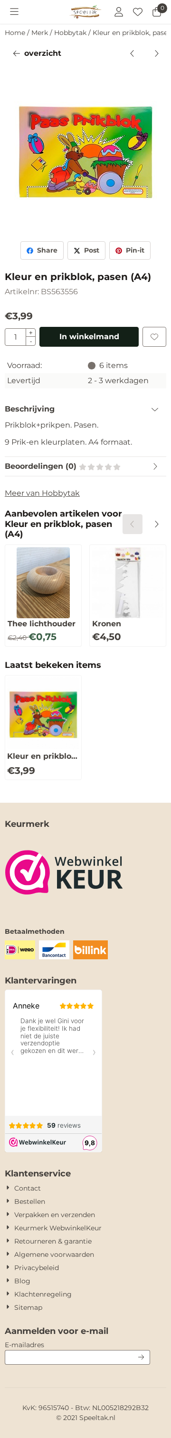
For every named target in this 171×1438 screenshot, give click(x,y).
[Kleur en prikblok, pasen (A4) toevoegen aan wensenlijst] (154, 337)
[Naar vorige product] (132, 53)
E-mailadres (77, 1344)
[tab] (85, 409)
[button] (14, 12)
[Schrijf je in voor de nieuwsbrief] (141, 1357)
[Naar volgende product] (156, 53)
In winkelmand (89, 336)
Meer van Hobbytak (42, 493)
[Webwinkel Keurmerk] (64, 907)
